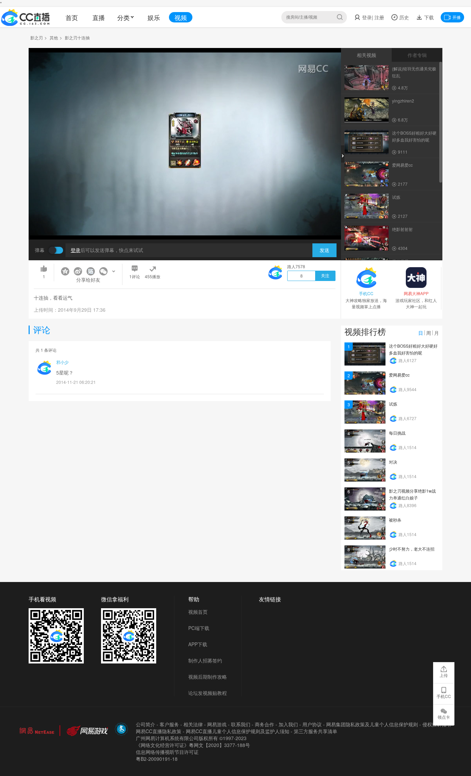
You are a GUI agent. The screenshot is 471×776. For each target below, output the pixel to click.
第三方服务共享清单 (315, 731)
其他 (54, 37)
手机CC (444, 696)
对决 (393, 462)
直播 (98, 17)
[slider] (185, 223)
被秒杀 (395, 520)
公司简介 (145, 724)
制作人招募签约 (205, 660)
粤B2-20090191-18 (157, 758)
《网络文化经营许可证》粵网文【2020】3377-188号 (193, 744)
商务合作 (264, 724)
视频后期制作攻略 (207, 676)
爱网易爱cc (399, 375)
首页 (72, 17)
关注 (325, 275)
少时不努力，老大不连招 (411, 549)
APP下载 (197, 644)
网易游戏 (217, 724)
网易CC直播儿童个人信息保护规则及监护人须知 (237, 731)
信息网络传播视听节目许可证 (167, 751)
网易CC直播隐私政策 (158, 731)
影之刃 (36, 37)
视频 (180, 17)
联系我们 (240, 724)
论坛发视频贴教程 (207, 692)
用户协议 (312, 724)
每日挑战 (397, 433)
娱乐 (154, 17)
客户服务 (169, 724)
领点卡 (444, 717)
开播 (456, 17)
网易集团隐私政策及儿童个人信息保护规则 (372, 724)
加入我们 (288, 724)
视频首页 (198, 611)
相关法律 (193, 724)
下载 (428, 17)
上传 (444, 675)
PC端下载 (198, 627)
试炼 (393, 404)
